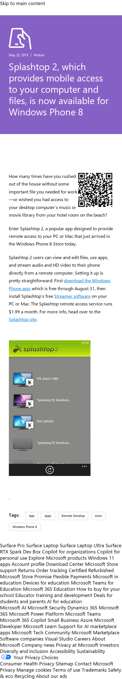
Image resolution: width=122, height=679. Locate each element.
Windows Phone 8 (24, 527)
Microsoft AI (13, 607)
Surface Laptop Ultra (82, 545)
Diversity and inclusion (24, 651)
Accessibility (62, 651)
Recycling (24, 676)
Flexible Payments (72, 576)
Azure (86, 620)
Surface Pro (12, 545)
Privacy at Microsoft (77, 645)
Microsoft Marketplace (95, 632)
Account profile (28, 564)
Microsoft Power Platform (36, 614)
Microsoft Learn (40, 626)
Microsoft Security (47, 607)
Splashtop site (22, 319)
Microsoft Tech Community (41, 632)
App (31, 516)
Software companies (21, 638)
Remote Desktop (73, 516)
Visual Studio (59, 638)
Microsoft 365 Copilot (23, 620)
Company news (38, 645)
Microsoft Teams (83, 614)
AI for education (64, 601)
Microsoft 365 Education (49, 589)
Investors (109, 645)
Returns (26, 570)
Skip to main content (22, 3)
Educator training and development (53, 595)
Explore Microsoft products (58, 558)
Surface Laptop (42, 545)
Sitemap (64, 663)
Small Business (63, 620)
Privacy (8, 670)
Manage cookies (33, 670)
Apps (48, 516)
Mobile (39, 55)
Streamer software (72, 296)
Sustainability (91, 651)
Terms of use (66, 670)
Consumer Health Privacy (27, 663)
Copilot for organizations (69, 551)
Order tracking (51, 570)
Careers (82, 638)
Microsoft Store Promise (26, 576)
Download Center (65, 564)
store (98, 516)
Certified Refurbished (91, 570)
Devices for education (46, 582)
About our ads (51, 676)
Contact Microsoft (94, 663)
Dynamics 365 (82, 607)
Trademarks (94, 670)
